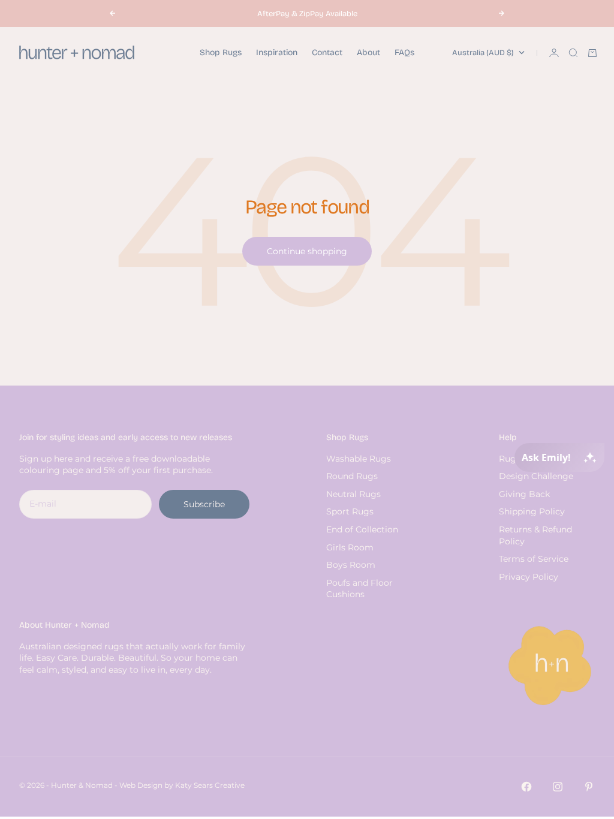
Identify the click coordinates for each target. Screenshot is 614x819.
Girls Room (350, 547)
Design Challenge (536, 476)
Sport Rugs (350, 511)
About (368, 52)
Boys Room (350, 564)
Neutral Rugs (353, 494)
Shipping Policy (532, 511)
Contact (327, 52)
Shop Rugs (221, 52)
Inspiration (276, 52)
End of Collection (362, 529)
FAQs (404, 52)
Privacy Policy (528, 576)
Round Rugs (352, 476)
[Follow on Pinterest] (589, 787)
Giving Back (524, 494)
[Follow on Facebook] (526, 787)
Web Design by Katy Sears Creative (182, 785)
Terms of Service (533, 558)
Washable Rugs (358, 458)
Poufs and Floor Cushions (359, 588)
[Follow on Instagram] (558, 787)
